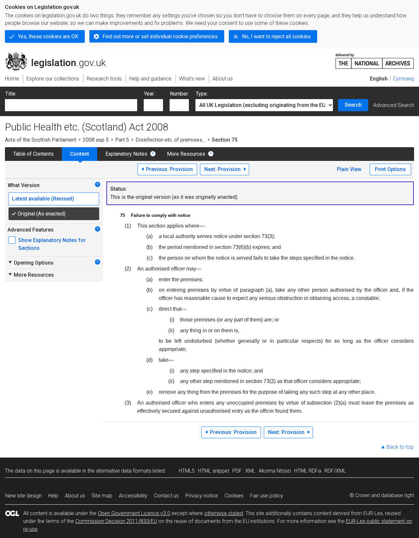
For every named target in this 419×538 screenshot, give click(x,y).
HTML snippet (213, 471)
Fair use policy (266, 496)
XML (250, 471)
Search (353, 105)
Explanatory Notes (126, 154)
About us (75, 496)
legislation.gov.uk (59, 55)
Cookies (234, 496)
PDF (237, 471)
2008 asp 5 (96, 140)
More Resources (186, 154)
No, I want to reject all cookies (276, 36)
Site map (102, 496)
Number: (179, 94)
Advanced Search (393, 105)
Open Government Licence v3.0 (134, 513)
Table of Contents (33, 154)
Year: (149, 94)
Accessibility (133, 496)
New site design (23, 496)
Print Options (390, 169)
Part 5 (122, 140)
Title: (10, 94)
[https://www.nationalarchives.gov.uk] (375, 58)
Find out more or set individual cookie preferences (160, 36)
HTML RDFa (307, 471)
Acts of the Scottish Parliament (40, 140)
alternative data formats (123, 471)
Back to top (400, 447)
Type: (202, 94)
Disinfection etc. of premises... (170, 140)
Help (53, 496)
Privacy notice (201, 496)
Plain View (349, 169)
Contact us (166, 496)
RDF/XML (335, 471)
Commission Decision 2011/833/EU (116, 521)
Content (79, 154)
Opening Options (31, 262)
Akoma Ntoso (275, 471)
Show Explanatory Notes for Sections (52, 244)
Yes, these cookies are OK (48, 36)
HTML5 (187, 471)
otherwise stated (223, 513)
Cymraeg (403, 79)
